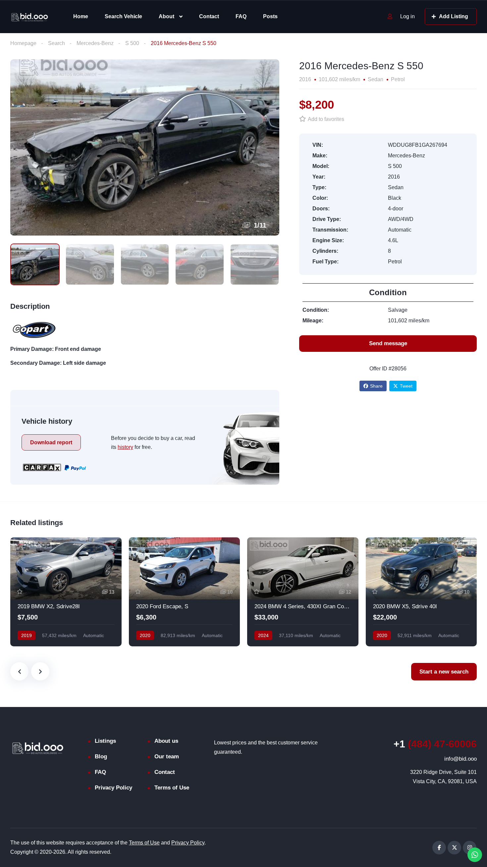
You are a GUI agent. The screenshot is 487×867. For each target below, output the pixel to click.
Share (376, 386)
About (166, 16)
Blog (101, 756)
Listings (105, 741)
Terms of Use (171, 788)
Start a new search (443, 672)
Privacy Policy (113, 788)
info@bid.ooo (460, 759)
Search (56, 43)
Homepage (23, 43)
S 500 (132, 43)
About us (166, 741)
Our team (166, 756)
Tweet (406, 386)
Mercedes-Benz (95, 43)
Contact (209, 16)
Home (80, 16)
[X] (454, 847)
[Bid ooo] (29, 17)
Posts (270, 16)
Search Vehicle (123, 16)
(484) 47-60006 (435, 743)
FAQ (241, 16)
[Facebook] (439, 847)
